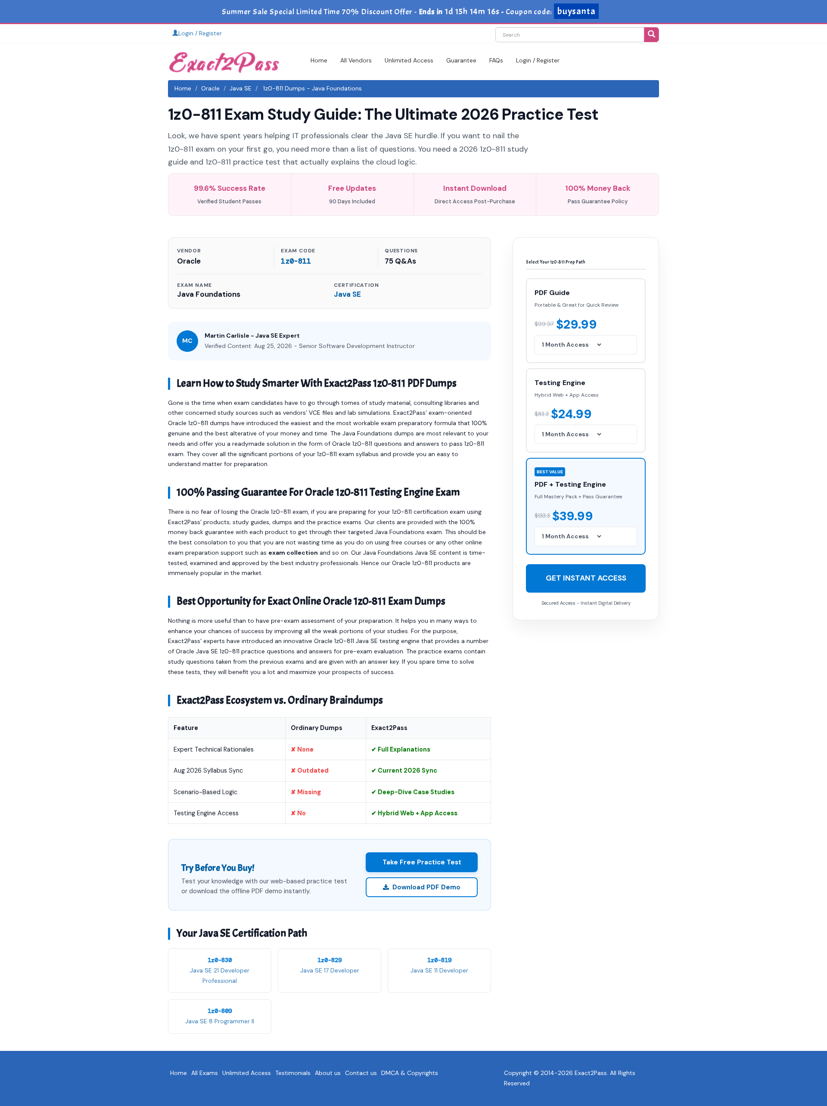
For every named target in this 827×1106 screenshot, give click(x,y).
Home (319, 60)
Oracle (210, 88)
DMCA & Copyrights (409, 1073)
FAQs (496, 60)
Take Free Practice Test (421, 862)
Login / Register (200, 33)
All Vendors (356, 60)
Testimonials (293, 1073)
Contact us (361, 1073)
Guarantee (461, 60)
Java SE (241, 88)
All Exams (204, 1073)
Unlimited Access (409, 60)
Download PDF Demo (426, 887)
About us (328, 1073)
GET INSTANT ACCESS (586, 577)
